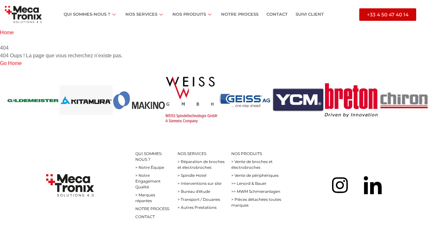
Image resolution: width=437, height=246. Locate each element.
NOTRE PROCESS (239, 14)
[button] (14, 100)
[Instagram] (340, 185)
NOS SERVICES (141, 14)
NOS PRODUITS (189, 14)
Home (7, 32)
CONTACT (277, 14)
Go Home (11, 63)
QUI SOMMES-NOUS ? (87, 14)
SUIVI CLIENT (310, 14)
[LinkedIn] (373, 185)
